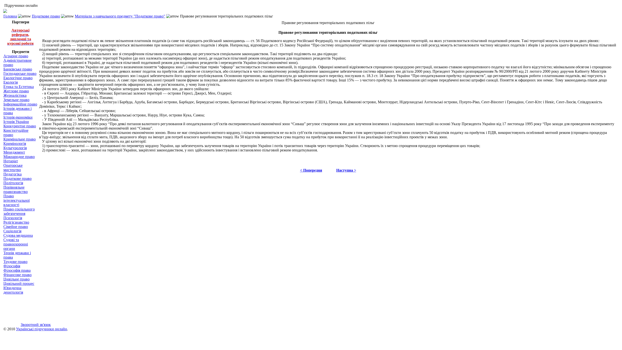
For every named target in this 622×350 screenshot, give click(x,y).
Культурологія (15, 148)
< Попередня (311, 170)
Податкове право (46, 16)
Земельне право (16, 100)
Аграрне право (15, 56)
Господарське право (19, 73)
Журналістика (14, 95)
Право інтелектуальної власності (16, 200)
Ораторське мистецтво (13, 167)
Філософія (11, 266)
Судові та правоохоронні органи (15, 244)
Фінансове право (17, 275)
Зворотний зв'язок (36, 325)
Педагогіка (12, 174)
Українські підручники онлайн (41, 329)
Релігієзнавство (16, 222)
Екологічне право (18, 78)
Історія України (16, 122)
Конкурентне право (19, 126)
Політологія (13, 183)
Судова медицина (18, 235)
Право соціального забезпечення (19, 211)
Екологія (10, 82)
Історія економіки (18, 117)
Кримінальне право (19, 139)
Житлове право (16, 91)
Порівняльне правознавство (15, 189)
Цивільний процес (18, 283)
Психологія (12, 218)
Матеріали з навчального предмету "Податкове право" (120, 16)
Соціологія (12, 231)
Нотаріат (10, 161)
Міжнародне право (19, 157)
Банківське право (17, 69)
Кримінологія (14, 143)
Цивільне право (16, 279)
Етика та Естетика (18, 87)
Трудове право (15, 262)
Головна (10, 16)
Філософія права (17, 270)
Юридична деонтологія (13, 290)
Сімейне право (15, 227)
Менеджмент (14, 152)
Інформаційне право (20, 104)
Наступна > (346, 170)
